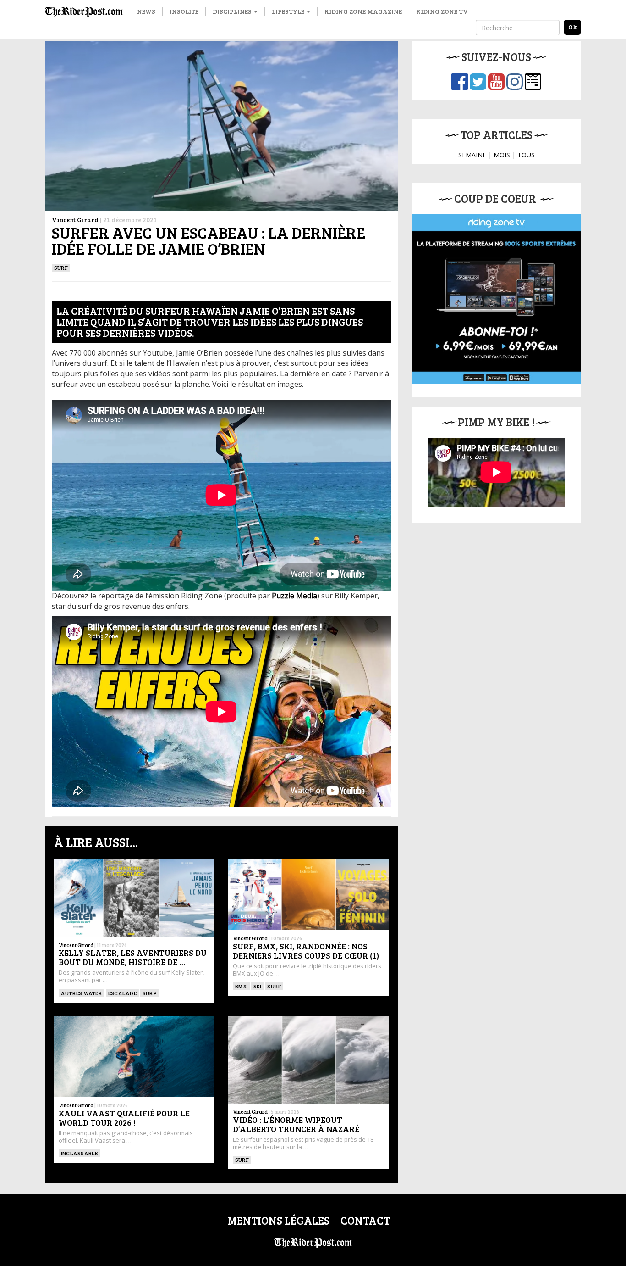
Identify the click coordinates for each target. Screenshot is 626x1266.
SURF (61, 267)
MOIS (502, 155)
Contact (365, 1220)
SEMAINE (472, 155)
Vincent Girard (75, 219)
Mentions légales (278, 1220)
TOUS (526, 155)
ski (257, 986)
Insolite (184, 11)
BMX (241, 986)
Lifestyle (289, 11)
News (146, 11)
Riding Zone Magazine (363, 11)
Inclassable (79, 1153)
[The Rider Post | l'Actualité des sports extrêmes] (84, 11)
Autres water (81, 993)
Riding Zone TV (442, 11)
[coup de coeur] (496, 299)
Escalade (122, 993)
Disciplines (233, 11)
